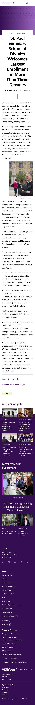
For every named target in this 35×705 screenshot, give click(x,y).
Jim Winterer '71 (25, 90)
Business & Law (6, 582)
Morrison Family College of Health (12, 654)
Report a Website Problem (9, 685)
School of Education (8, 647)
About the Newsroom (8, 674)
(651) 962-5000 (7, 557)
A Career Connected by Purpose (23, 533)
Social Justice (6, 601)
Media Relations (6, 679)
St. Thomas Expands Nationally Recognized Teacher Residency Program (25, 451)
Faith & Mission (6, 590)
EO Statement (6, 687)
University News (21, 33)
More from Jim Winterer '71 (11, 385)
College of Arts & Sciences (10, 634)
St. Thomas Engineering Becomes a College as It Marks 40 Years (17, 507)
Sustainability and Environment (11, 605)
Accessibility (5, 690)
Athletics (4, 579)
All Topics (5, 620)
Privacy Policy (5, 692)
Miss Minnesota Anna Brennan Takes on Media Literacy (25, 426)
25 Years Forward (9, 532)
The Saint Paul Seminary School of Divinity (15, 662)
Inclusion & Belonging (8, 586)
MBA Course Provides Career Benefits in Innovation (9, 451)
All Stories (5, 624)
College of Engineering (8, 643)
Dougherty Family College (9, 658)
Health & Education (8, 594)
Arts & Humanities (7, 575)
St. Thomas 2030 (7, 608)
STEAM (4, 597)
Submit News (6, 677)
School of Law (6, 651)
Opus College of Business (12, 639)
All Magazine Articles (8, 616)
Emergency (5, 695)
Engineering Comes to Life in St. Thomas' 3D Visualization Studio (9, 426)
